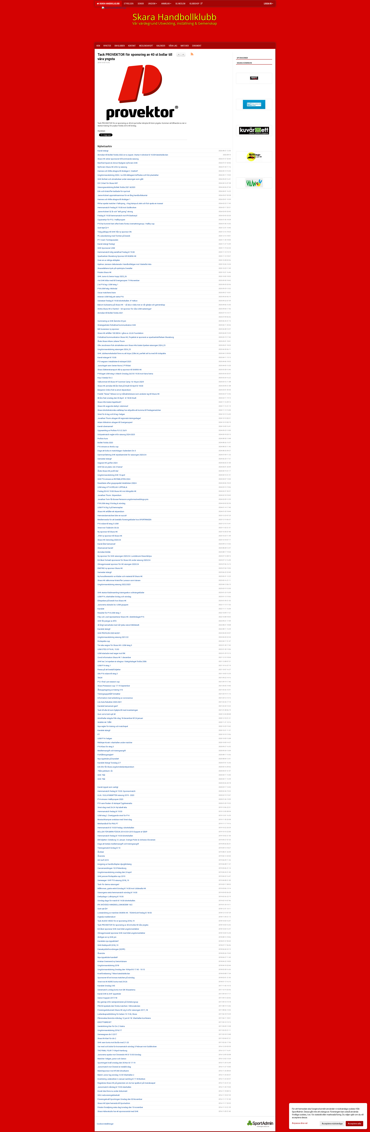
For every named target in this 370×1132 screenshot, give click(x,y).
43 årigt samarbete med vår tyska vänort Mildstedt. (119, 625)
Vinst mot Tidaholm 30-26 (108, 528)
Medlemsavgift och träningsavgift (112, 751)
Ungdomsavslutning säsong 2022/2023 (114, 584)
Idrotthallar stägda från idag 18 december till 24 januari (120, 718)
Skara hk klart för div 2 (107, 1038)
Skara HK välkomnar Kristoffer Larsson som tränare (119, 580)
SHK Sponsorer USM (106, 248)
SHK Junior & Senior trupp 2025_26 (112, 276)
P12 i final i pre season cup (109, 682)
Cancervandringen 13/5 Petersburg (112, 868)
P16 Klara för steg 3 (106, 746)
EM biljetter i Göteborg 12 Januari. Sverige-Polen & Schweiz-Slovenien (126, 840)
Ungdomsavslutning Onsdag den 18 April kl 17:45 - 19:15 (121, 969)
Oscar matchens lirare (107, 293)
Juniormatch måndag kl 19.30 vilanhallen (114, 1087)
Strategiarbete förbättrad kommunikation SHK (117, 325)
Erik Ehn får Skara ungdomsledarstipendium (116, 767)
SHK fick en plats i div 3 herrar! (110, 467)
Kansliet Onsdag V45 (106, 986)
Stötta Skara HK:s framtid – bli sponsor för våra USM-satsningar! (124, 309)
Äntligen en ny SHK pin (107, 937)
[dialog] (328, 1116)
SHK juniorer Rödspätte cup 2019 (111, 876)
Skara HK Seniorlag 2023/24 (109, 540)
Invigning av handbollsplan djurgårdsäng (115, 864)
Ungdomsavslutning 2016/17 (110, 1030)
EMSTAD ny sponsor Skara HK (110, 568)
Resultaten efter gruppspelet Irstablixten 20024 (117, 483)
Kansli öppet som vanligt (108, 787)
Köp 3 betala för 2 (105, 378)
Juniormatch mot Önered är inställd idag (114, 1067)
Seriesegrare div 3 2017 (107, 1034)
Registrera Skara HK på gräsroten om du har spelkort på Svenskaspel (126, 1083)
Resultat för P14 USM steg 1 (109, 613)
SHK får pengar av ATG (107, 621)
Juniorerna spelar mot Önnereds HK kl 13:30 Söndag (119, 1055)
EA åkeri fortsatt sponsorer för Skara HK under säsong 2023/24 (124, 560)
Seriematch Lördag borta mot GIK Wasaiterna (116, 990)
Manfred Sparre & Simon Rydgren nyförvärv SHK (118, 163)
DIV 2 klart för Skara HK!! (108, 183)
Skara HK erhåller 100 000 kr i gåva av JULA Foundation (120, 333)
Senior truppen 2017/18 (107, 998)
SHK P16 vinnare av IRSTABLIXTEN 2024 (114, 479)
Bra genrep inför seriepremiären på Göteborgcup (118, 1002)
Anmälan (165, 3)
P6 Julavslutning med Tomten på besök (114, 236)
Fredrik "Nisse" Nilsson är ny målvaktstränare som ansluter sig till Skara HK (129, 394)
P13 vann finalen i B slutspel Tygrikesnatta (115, 803)
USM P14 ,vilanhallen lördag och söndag (114, 597)
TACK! (100, 678)
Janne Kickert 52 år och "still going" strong (115, 211)
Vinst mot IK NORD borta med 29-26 (112, 982)
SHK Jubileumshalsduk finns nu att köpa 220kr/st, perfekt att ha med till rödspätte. (132, 353)
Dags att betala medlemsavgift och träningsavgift (118, 844)
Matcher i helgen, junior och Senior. (112, 1059)
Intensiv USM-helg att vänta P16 (111, 297)
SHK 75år (101, 775)
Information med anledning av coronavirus (115, 698)
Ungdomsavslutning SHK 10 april (111, 475)
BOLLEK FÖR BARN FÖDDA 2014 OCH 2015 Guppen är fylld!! (122, 832)
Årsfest (101, 852)
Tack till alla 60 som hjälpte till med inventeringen (118, 710)
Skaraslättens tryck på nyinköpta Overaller (115, 268)
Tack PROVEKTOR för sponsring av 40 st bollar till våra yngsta (123, 925)
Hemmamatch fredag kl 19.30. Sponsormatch (116, 791)
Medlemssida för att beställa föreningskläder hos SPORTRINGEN (124, 520)
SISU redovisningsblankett (109, 1095)
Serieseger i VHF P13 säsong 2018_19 (113, 880)
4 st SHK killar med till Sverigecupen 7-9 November (118, 280)
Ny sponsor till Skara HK (108, 532)
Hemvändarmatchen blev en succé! (112, 515)
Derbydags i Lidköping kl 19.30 (110, 896)
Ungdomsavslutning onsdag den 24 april (115, 872)
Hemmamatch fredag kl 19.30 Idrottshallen (115, 836)
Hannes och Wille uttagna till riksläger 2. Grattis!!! (118, 171)
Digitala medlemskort (106, 917)
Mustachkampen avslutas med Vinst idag (115, 819)
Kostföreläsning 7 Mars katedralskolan (114, 973)
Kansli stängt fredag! (106, 244)
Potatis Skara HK (104, 272)
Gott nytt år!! (103, 909)
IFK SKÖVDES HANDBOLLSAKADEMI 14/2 (115, 905)
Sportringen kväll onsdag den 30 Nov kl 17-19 (116, 1063)
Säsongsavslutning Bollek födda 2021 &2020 (116, 187)
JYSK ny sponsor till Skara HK (110, 536)
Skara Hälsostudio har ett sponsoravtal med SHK (118, 1111)
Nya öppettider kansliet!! (108, 957)
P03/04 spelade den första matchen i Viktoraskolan (119, 1006)
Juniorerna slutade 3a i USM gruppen (113, 605)
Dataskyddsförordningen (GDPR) (111, 949)
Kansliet (101, 609)
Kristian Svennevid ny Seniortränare (112, 961)
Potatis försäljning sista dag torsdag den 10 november (120, 1107)
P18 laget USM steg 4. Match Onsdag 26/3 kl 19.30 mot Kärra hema (125, 374)
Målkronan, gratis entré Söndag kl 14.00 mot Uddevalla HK (122, 888)
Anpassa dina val (299, 1123)
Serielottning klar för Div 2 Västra (111, 1026)
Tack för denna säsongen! (108, 884)
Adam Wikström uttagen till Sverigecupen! (115, 422)
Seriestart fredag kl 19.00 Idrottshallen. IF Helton (117, 301)
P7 (99, 734)
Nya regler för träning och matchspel (113, 726)
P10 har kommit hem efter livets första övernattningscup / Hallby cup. (126, 224)
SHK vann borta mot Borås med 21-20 (113, 1042)
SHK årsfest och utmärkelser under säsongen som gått (120, 179)
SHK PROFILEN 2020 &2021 (109, 633)
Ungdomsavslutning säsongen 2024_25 (114, 349)
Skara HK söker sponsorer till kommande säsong (118, 159)
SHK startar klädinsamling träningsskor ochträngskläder (121, 592)
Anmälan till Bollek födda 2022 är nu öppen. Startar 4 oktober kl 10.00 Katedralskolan (133, 155)
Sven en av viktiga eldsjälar (109, 260)
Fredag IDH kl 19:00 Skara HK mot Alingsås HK (117, 491)
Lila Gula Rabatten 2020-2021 (110, 702)
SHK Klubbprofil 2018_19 (108, 945)
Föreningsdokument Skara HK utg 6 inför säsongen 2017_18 (123, 1010)
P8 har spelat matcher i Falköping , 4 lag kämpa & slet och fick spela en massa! (130, 203)
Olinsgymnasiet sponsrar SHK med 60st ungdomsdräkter (121, 933)
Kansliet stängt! (104, 629)
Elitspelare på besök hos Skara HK (112, 601)
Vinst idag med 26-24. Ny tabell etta (112, 807)
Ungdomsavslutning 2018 (108, 965)
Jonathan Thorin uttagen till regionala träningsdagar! (119, 418)
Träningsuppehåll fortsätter (109, 694)
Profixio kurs (103, 438)
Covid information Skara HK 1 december (114, 657)
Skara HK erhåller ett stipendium (111, 511)
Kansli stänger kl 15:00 (107, 357)
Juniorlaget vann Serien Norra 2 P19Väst (114, 365)
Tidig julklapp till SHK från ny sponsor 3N (115, 232)
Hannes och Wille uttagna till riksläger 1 (114, 199)
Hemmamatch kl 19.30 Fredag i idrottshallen (116, 828)
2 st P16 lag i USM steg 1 (108, 284)
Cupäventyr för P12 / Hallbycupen (111, 220)
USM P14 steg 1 (104, 665)
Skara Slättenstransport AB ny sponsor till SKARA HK (120, 370)
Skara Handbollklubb (109, 3)
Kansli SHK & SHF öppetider (109, 994)
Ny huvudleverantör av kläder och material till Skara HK (120, 576)
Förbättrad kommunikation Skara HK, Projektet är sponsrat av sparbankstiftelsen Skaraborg (136, 337)
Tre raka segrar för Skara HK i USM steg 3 (115, 645)
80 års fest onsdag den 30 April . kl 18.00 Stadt (117, 398)
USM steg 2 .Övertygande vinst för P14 (113, 815)
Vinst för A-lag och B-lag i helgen (111, 414)
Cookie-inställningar (105, 1124)
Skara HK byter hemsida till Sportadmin (114, 1103)
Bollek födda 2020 (105, 443)
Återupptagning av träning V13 (110, 690)
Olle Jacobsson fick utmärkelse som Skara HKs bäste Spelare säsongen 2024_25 (131, 345)
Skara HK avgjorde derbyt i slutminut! (113, 406)
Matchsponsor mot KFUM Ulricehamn (113, 1071)
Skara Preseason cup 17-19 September (114, 686)
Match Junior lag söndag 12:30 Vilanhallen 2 (116, 1075)
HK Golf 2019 (103, 860)
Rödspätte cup (104, 641)
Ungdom (151, 3)
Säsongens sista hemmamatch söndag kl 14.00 (117, 892)
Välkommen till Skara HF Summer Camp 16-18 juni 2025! (121, 382)
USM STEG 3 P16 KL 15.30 (108, 649)
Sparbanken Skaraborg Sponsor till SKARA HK (117, 256)
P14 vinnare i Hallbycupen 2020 (110, 799)
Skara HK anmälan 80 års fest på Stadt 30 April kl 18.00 (120, 386)
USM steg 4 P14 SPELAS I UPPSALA (112, 487)
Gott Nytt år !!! (103, 228)
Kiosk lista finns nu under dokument (112, 1091)
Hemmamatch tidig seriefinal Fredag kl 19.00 (116, 252)
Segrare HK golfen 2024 (107, 463)
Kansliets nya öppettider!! (108, 941)
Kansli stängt (103, 151)
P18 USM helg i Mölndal (107, 288)
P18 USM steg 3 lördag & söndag (111, 503)
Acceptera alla (354, 1123)
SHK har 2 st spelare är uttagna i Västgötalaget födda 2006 (122, 661)
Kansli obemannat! (105, 426)
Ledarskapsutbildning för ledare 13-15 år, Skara (117, 1014)
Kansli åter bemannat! (106, 544)
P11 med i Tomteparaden (108, 240)
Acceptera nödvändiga (332, 1123)
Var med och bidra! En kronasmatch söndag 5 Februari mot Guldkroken (127, 1046)
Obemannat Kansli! (105, 548)
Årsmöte (101, 856)
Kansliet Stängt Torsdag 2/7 (109, 763)
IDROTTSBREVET (104, 1022)
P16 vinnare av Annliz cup (108, 447)
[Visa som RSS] (192, 55)
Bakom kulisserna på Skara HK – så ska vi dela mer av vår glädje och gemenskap (131, 305)
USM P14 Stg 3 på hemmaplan (110, 507)
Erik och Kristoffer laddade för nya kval (114, 191)
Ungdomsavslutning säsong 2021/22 (113, 637)
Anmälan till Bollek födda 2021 (110, 313)
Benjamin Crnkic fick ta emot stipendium (114, 390)
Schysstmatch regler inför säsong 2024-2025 (116, 434)
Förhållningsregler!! (105, 755)
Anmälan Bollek (104, 552)
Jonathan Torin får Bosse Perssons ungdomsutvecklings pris (123, 499)
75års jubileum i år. (105, 771)
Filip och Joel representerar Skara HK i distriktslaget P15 (121, 617)
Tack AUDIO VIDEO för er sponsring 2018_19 (116, 921)
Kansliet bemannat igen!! (108, 706)
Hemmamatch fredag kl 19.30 (110, 811)
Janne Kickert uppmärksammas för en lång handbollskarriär (122, 195)
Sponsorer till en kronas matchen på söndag (116, 978)
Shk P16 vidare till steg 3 (108, 674)
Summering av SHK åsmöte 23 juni (112, 321)
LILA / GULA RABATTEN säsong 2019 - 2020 (116, 795)
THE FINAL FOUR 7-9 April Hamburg (112, 1050)
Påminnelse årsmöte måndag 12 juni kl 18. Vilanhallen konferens (124, 1018)
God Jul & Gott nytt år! (107, 714)
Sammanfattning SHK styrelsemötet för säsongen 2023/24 (122, 455)
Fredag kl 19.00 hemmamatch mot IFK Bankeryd (117, 216)
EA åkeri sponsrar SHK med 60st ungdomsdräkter (118, 929)
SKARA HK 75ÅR (104, 722)
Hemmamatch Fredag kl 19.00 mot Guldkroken (117, 207)
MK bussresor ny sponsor (108, 329)
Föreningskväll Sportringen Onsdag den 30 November (120, 1099)
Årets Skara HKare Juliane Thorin (111, 341)
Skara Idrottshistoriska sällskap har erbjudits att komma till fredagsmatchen (129, 410)
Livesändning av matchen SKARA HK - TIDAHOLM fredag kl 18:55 (125, 913)
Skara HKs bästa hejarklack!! (109, 402)
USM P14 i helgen (105, 738)
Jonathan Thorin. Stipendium (109, 495)
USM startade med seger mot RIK (111, 653)
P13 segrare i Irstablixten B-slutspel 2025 (114, 361)
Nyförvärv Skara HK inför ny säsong (112, 167)
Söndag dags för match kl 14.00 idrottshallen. (117, 901)
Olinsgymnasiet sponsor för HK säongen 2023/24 (118, 564)
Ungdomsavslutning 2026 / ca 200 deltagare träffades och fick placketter (128, 175)
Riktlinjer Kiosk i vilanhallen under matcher (115, 742)
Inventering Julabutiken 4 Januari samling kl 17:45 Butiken (121, 1079)
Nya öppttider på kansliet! (108, 759)
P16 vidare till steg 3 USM (108, 524)
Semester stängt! (105, 459)
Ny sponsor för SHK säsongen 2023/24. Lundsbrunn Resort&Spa (125, 556)
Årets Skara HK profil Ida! (108, 471)
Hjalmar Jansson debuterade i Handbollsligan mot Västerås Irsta (124, 264)
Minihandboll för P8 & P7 (108, 824)
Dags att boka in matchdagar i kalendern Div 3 (117, 451)
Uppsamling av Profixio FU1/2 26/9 (112, 430)
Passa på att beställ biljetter (109, 669)
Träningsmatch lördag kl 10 (109, 848)
